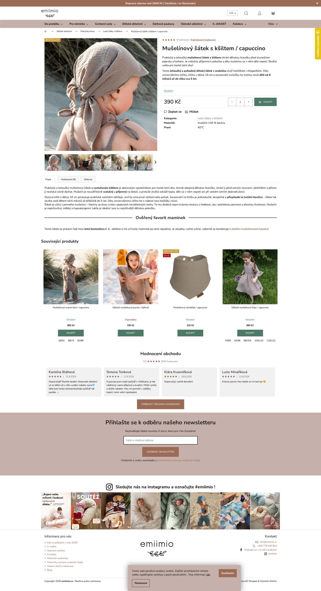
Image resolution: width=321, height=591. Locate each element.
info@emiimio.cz (268, 542)
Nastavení (141, 583)
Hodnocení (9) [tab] (68, 179)
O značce (51, 546)
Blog (49, 570)
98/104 (247, 340)
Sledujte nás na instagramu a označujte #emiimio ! (165, 487)
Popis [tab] (48, 179)
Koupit (268, 102)
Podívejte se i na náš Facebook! (260, 549)
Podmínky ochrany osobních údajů (65, 562)
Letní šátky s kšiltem (210, 118)
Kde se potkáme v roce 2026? (62, 542)
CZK (231, 13)
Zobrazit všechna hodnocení (161, 404)
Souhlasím (227, 573)
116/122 (271, 340)
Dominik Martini (268, 581)
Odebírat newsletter (160, 451)
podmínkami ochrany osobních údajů (178, 460)
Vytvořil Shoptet (248, 581)
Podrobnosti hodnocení (203, 39)
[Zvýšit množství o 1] (248, 102)
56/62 (61, 340)
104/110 (258, 340)
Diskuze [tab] (88, 179)
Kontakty (51, 554)
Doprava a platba (56, 550)
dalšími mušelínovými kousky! (250, 229)
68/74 (71, 340)
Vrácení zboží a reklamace (60, 566)
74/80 (228, 340)
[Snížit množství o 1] (232, 102)
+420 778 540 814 (267, 545)
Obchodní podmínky (57, 558)
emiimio (273, 553)
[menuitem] (53, 24)
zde (208, 575)
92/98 (80, 340)
